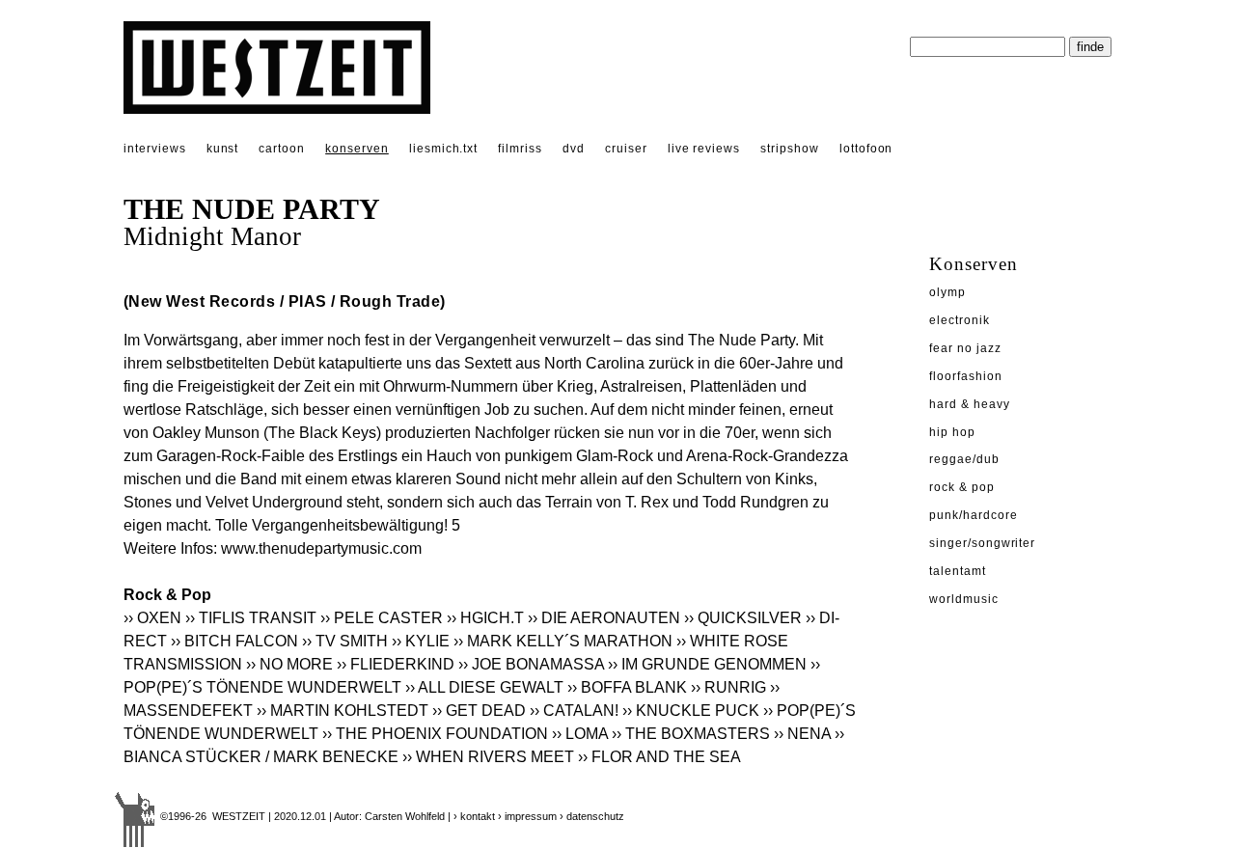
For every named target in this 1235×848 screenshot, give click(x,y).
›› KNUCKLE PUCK (690, 710)
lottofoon (866, 148)
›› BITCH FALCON (234, 641)
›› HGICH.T (485, 618)
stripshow (789, 148)
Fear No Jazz (965, 348)
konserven (357, 148)
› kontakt (474, 816)
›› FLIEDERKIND (395, 664)
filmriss (520, 148)
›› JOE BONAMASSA (531, 664)
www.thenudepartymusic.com (321, 548)
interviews (155, 148)
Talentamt (957, 571)
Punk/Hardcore (973, 515)
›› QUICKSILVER (743, 618)
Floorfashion (965, 376)
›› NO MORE (289, 664)
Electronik (959, 320)
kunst (222, 148)
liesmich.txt (444, 148)
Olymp (947, 292)
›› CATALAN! (574, 710)
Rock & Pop (962, 487)
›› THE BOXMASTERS (691, 733)
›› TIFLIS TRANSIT (250, 618)
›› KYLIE (421, 641)
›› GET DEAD (479, 710)
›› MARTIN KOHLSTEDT (342, 710)
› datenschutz (592, 816)
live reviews (704, 148)
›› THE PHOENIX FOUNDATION (435, 733)
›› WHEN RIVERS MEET (488, 757)
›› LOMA (580, 733)
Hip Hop (952, 432)
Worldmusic (964, 599)
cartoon (282, 148)
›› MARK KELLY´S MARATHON (562, 641)
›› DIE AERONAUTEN (604, 618)
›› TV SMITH (345, 641)
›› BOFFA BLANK (627, 687)
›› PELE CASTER (381, 618)
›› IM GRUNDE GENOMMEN (707, 664)
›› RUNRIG (728, 687)
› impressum (527, 816)
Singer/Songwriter (982, 543)
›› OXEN (152, 618)
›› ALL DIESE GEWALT (484, 687)
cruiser (626, 148)
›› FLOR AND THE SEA (659, 757)
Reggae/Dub (964, 459)
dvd (574, 148)
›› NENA (802, 733)
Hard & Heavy (969, 404)
